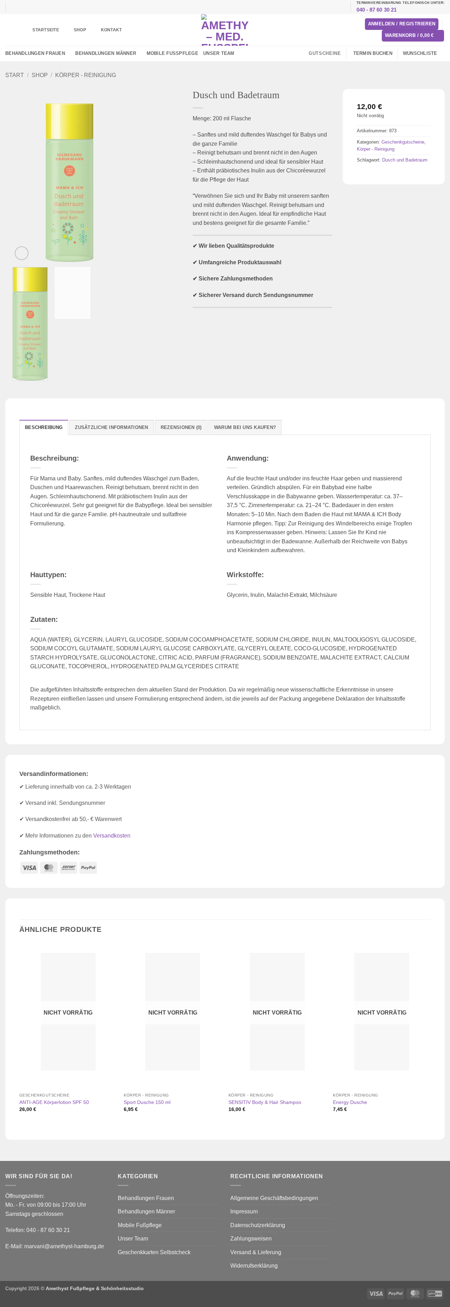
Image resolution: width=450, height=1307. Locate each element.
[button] (402, 24)
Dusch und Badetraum (405, 160)
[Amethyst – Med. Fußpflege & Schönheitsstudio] (225, 30)
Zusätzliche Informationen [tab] (111, 427)
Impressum (244, 1211)
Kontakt (111, 29)
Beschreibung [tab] (44, 427)
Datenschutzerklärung (257, 1225)
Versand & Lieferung (255, 1252)
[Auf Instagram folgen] (244, 53)
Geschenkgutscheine (402, 142)
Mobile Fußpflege (172, 53)
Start (14, 75)
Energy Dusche (350, 1102)
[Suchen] (15, 29)
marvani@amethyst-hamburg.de (64, 1246)
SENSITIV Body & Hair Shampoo (265, 1102)
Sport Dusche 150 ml (147, 1102)
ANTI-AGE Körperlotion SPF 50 (54, 1102)
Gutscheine (325, 53)
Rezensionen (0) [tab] (181, 427)
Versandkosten (111, 836)
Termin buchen (372, 53)
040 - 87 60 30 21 (376, 10)
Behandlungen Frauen (35, 53)
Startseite (45, 29)
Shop (80, 29)
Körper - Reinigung (85, 75)
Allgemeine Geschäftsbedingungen (274, 1198)
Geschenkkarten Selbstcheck (154, 1252)
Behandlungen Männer (105, 53)
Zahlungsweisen (251, 1239)
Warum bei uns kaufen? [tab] (245, 427)
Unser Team (218, 53)
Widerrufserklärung (254, 1266)
